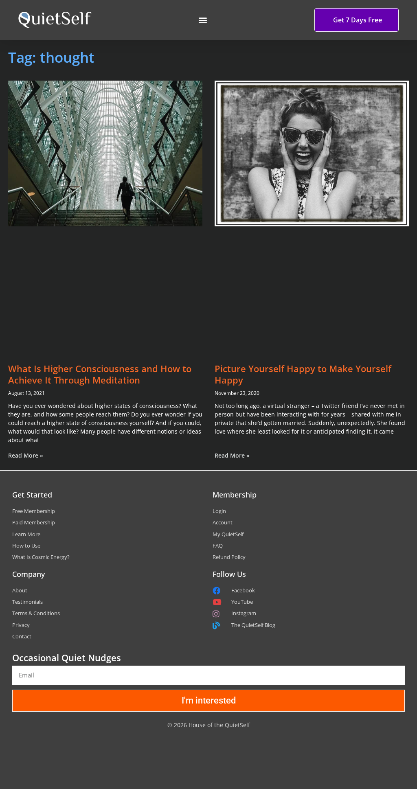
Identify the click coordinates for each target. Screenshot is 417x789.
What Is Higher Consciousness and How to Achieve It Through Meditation (99, 374)
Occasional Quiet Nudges (66, 657)
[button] (202, 20)
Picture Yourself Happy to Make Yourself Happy (303, 374)
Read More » (25, 455)
